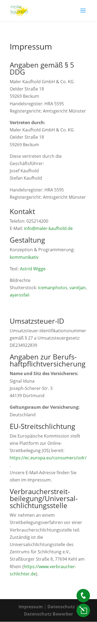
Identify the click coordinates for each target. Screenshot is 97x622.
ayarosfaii (19, 295)
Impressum (31, 607)
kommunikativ (24, 257)
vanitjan (78, 288)
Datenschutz (61, 607)
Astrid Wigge (33, 269)
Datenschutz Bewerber (48, 614)
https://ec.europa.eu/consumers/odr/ (48, 458)
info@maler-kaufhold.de (48, 228)
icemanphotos (52, 288)
